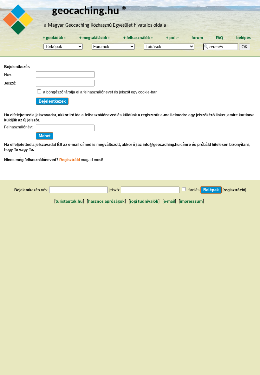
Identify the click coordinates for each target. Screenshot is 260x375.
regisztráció (234, 190)
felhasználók (138, 38)
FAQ (219, 38)
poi (172, 38)
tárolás (193, 190)
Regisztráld (69, 160)
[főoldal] (19, 21)
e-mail (169, 202)
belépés (243, 38)
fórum (197, 38)
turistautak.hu (69, 202)
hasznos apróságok (106, 202)
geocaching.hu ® (89, 11)
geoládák (54, 38)
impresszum (191, 202)
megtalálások (94, 38)
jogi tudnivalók (144, 202)
